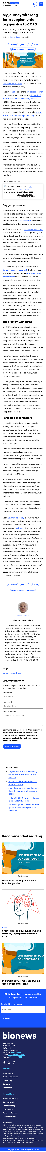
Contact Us (7, 1088)
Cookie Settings (9, 1116)
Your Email (7, 702)
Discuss (13, 44)
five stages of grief (35, 92)
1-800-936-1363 (15, 1057)
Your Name (7, 692)
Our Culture (8, 1073)
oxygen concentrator (33, 229)
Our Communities (10, 1077)
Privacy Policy (8, 1109)
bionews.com (16, 1052)
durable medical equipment (15, 270)
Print (35, 44)
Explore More (8, 1094)
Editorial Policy (9, 1106)
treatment (19, 528)
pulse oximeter (24, 220)
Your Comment (9, 711)
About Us (6, 1069)
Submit (6, 1018)
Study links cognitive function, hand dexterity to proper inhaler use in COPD (23, 791)
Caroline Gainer (15, 37)
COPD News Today (16, 518)
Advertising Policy (10, 1098)
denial (12, 92)
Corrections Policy (10, 1102)
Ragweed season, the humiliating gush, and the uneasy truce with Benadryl (22, 774)
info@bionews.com (16, 1055)
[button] (34, 4)
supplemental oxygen (12, 83)
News (30, 186)
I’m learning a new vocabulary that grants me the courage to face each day (23, 808)
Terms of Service (10, 1113)
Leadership (7, 1080)
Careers (6, 1084)
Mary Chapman (24, 189)
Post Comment (12, 746)
